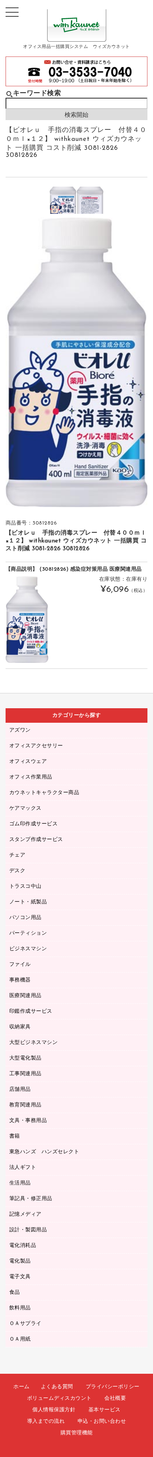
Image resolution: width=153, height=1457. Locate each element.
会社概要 (115, 1398)
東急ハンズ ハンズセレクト (44, 1152)
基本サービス (104, 1410)
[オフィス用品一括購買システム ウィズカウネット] (76, 36)
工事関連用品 (25, 1074)
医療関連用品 (25, 996)
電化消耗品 (22, 1245)
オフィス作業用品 (30, 777)
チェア (17, 855)
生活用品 (20, 1183)
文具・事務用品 (28, 1121)
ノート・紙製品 (28, 902)
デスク (17, 871)
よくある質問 (57, 1387)
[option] (62, 200)
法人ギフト (22, 1167)
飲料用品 (20, 1308)
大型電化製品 (25, 1058)
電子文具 (20, 1277)
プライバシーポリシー (113, 1387)
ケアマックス (25, 808)
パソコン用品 (25, 918)
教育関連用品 (25, 1105)
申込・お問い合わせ (102, 1421)
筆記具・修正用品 (30, 1199)
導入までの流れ (46, 1421)
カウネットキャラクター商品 (44, 793)
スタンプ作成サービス (36, 839)
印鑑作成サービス (30, 1011)
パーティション (28, 933)
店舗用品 (20, 1089)
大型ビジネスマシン (33, 1042)
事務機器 (20, 980)
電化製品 (20, 1261)
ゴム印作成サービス (33, 824)
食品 (14, 1292)
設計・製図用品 (28, 1230)
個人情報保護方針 (53, 1410)
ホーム (21, 1387)
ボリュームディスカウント (59, 1398)
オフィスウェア (28, 761)
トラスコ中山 (25, 886)
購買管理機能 (77, 1433)
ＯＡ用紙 (20, 1339)
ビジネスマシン (28, 949)
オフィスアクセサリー (36, 746)
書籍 (14, 1136)
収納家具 (20, 1027)
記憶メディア (25, 1214)
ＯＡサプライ (25, 1324)
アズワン (20, 730)
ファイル (20, 964)
